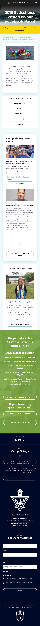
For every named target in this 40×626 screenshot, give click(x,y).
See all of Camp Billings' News (20, 254)
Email (4, 562)
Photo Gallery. (11, 73)
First (4, 550)
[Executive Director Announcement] (20, 201)
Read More (20, 183)
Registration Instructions (20, 397)
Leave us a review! (20, 423)
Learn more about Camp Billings (20, 478)
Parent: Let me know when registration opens (18, 578)
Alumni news (18, 103)
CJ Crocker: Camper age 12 (20, 302)
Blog (19, 108)
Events (18, 119)
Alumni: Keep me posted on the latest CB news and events (19, 583)
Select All (8, 575)
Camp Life (18, 113)
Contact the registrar (20, 414)
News (19, 124)
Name (4, 542)
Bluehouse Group (17, 608)
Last (4, 559)
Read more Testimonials (20, 324)
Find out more (20, 30)
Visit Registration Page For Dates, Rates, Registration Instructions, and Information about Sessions (20, 381)
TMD (29, 608)
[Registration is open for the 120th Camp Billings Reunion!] (20, 157)
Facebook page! (15, 69)
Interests (6, 571)
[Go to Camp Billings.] (3, 37)
